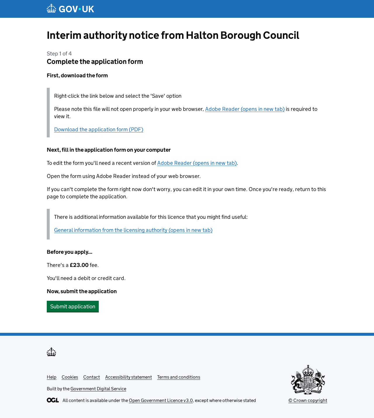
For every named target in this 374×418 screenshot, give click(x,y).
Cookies (70, 377)
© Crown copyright (307, 400)
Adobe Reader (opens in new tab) (245, 109)
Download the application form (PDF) (98, 129)
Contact (91, 377)
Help (51, 377)
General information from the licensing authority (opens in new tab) (133, 230)
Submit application (72, 306)
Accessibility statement (128, 377)
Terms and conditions (178, 377)
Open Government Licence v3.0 (161, 400)
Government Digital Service (98, 388)
